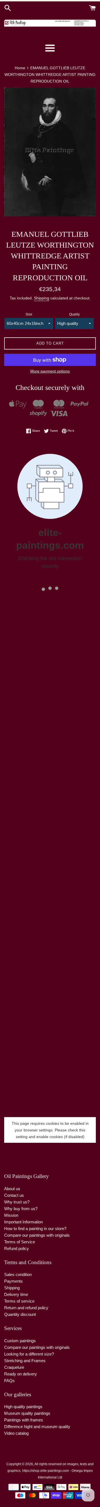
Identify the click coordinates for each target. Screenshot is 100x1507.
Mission (11, 1215)
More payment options (50, 371)
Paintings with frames (23, 1420)
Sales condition (18, 1274)
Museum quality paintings (27, 1413)
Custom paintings (20, 1340)
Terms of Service (19, 1241)
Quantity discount (20, 1314)
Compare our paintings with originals (37, 1235)
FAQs (9, 1380)
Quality (74, 314)
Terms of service (19, 1301)
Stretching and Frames (25, 1360)
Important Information (23, 1222)
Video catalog (16, 1433)
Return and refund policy (26, 1307)
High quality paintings (23, 1406)
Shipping (41, 298)
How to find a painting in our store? (35, 1228)
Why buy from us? (21, 1208)
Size (29, 314)
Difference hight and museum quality (37, 1426)
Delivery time (16, 1294)
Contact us (14, 1195)
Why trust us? (16, 1202)
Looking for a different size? (29, 1354)
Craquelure (14, 1367)
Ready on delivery (20, 1374)
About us (12, 1188)
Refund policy (16, 1248)
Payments (13, 1281)
